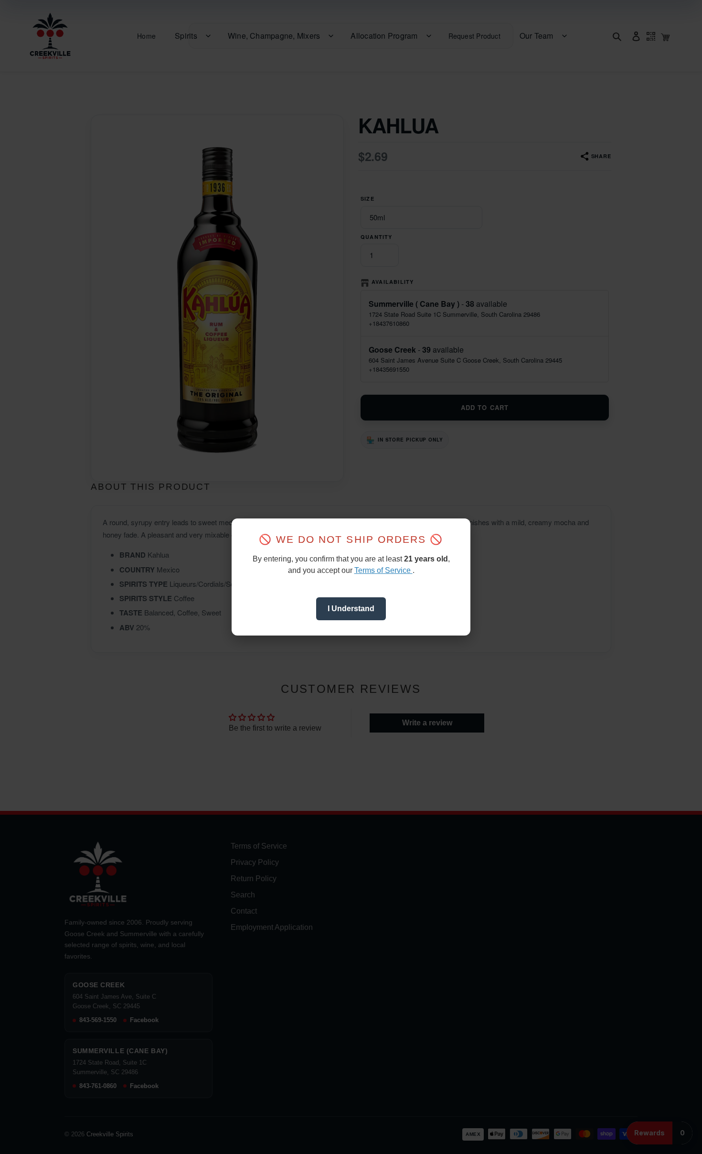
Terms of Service (383, 570)
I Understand (351, 608)
